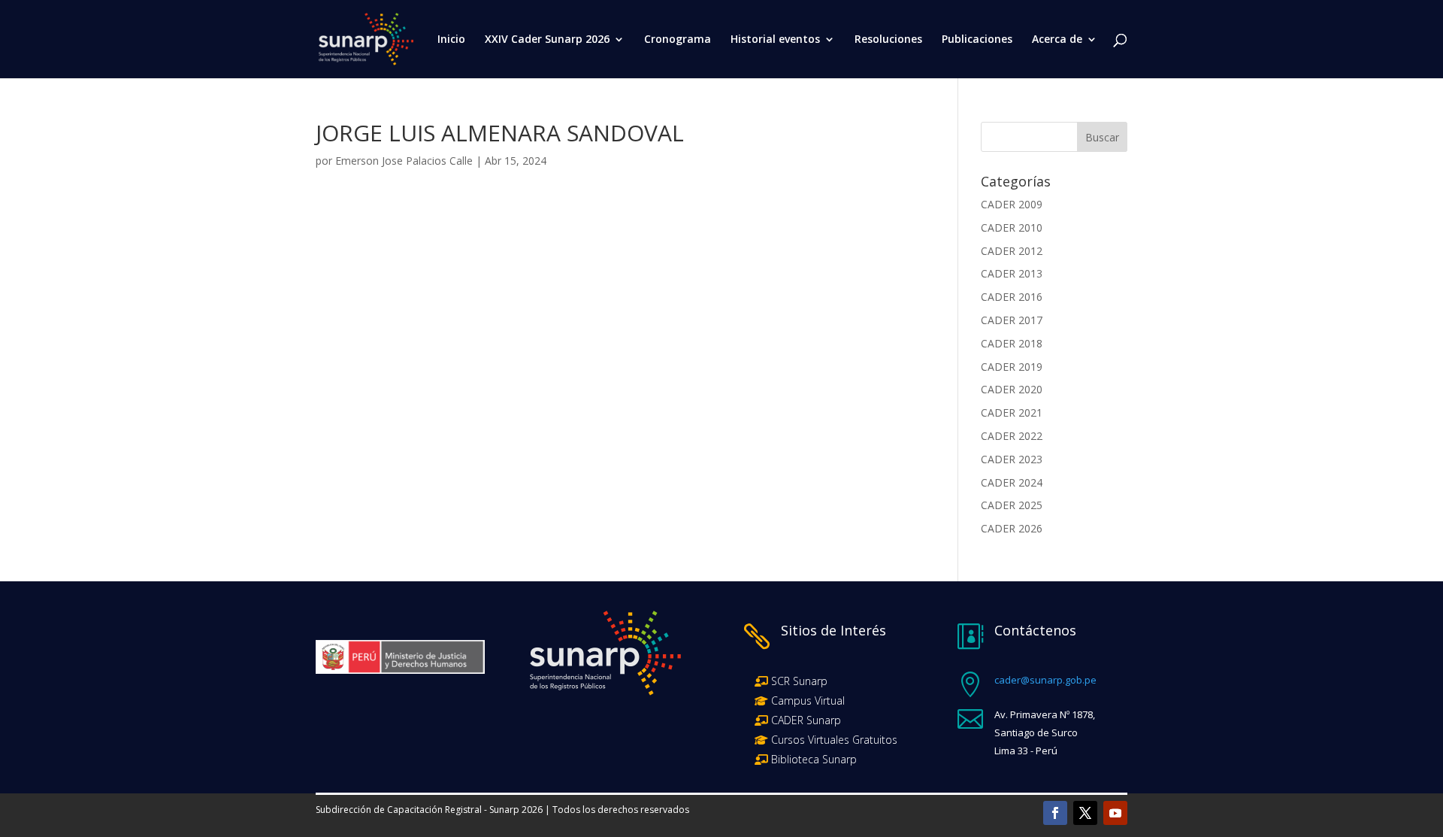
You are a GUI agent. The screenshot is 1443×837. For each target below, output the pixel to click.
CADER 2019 (1011, 366)
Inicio (451, 40)
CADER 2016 (1011, 297)
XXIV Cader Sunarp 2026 (547, 40)
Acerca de (1057, 40)
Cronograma (677, 40)
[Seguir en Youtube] (1115, 813)
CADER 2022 (1011, 436)
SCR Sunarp (799, 681)
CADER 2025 (1011, 505)
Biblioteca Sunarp (814, 759)
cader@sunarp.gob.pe (1045, 680)
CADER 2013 (1011, 273)
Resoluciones (888, 40)
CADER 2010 (1011, 227)
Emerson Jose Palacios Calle (404, 160)
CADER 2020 (1011, 389)
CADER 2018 (1011, 343)
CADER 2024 (1011, 482)
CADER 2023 (1011, 459)
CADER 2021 (1011, 412)
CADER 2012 (1011, 251)
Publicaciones (977, 40)
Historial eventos (775, 40)
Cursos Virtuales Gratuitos (832, 739)
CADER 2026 (1011, 528)
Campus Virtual (806, 700)
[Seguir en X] (1085, 813)
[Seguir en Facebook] (1055, 813)
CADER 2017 (1011, 320)
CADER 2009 (1011, 204)
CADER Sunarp (806, 720)
